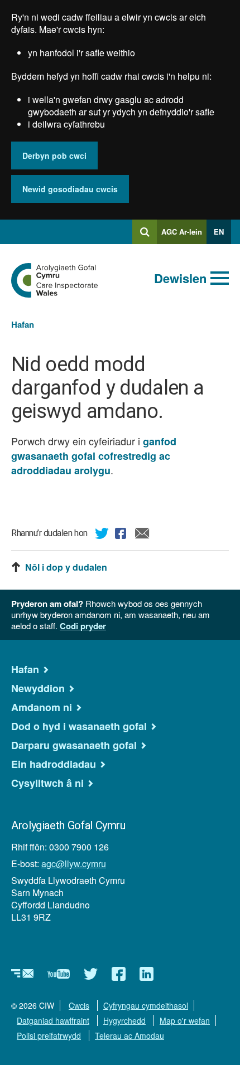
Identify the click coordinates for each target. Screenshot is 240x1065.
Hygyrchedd (124, 1020)
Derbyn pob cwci (54, 155)
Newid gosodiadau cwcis (70, 188)
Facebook (122, 535)
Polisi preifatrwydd (49, 1035)
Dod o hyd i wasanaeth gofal (79, 726)
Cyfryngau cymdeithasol (145, 1005)
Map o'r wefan (185, 1020)
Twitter (102, 535)
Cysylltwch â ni (47, 783)
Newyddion (38, 688)
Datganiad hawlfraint (53, 1020)
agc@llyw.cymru (73, 863)
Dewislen (180, 278)
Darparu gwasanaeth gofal (74, 745)
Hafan (22, 324)
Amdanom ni (41, 707)
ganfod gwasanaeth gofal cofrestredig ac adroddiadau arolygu (93, 456)
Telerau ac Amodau (129, 1035)
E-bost (142, 535)
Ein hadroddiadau (53, 764)
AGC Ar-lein (184, 235)
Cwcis (79, 1005)
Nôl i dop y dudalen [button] (66, 567)
